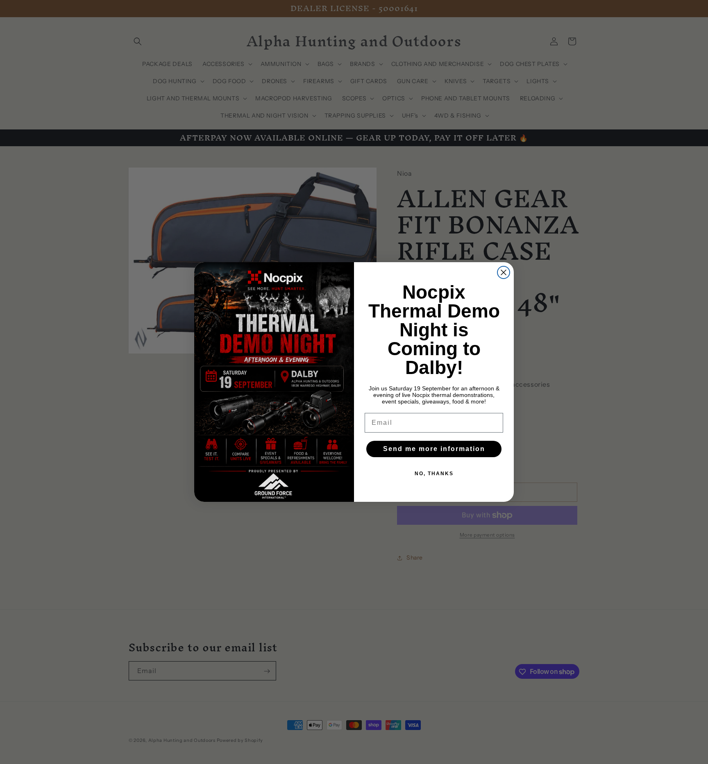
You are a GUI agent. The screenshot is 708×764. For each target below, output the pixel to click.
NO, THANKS (434, 473)
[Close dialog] (503, 272)
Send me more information (434, 448)
